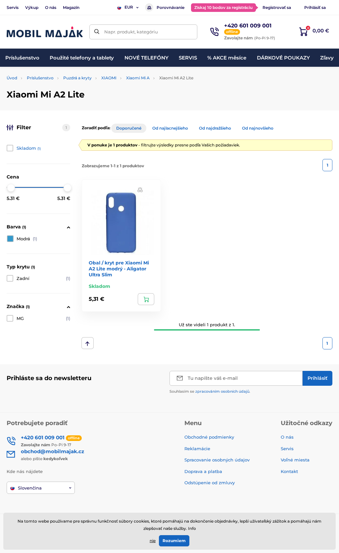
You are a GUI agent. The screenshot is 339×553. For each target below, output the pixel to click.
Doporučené (128, 128)
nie (153, 540)
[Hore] (87, 343)
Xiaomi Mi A (138, 77)
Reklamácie (197, 448)
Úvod (12, 77)
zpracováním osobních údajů (222, 391)
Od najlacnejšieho (170, 128)
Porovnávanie (170, 7)
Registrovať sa (277, 7)
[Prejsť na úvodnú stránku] (45, 31)
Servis (13, 7)
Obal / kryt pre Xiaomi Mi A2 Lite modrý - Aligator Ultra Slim (119, 269)
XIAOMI (109, 77)
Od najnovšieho (257, 128)
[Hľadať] (96, 31)
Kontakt (289, 471)
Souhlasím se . (210, 391)
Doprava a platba (203, 471)
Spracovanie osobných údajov (217, 459)
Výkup (31, 7)
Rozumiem (174, 540)
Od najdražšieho (215, 128)
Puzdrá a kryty (77, 77)
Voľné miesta (295, 459)
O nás (50, 7)
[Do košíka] (146, 299)
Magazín (71, 7)
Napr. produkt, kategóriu (131, 31)
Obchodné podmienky (209, 437)
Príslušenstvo (40, 77)
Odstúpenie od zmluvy (210, 482)
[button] (140, 189)
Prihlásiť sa (315, 7)
